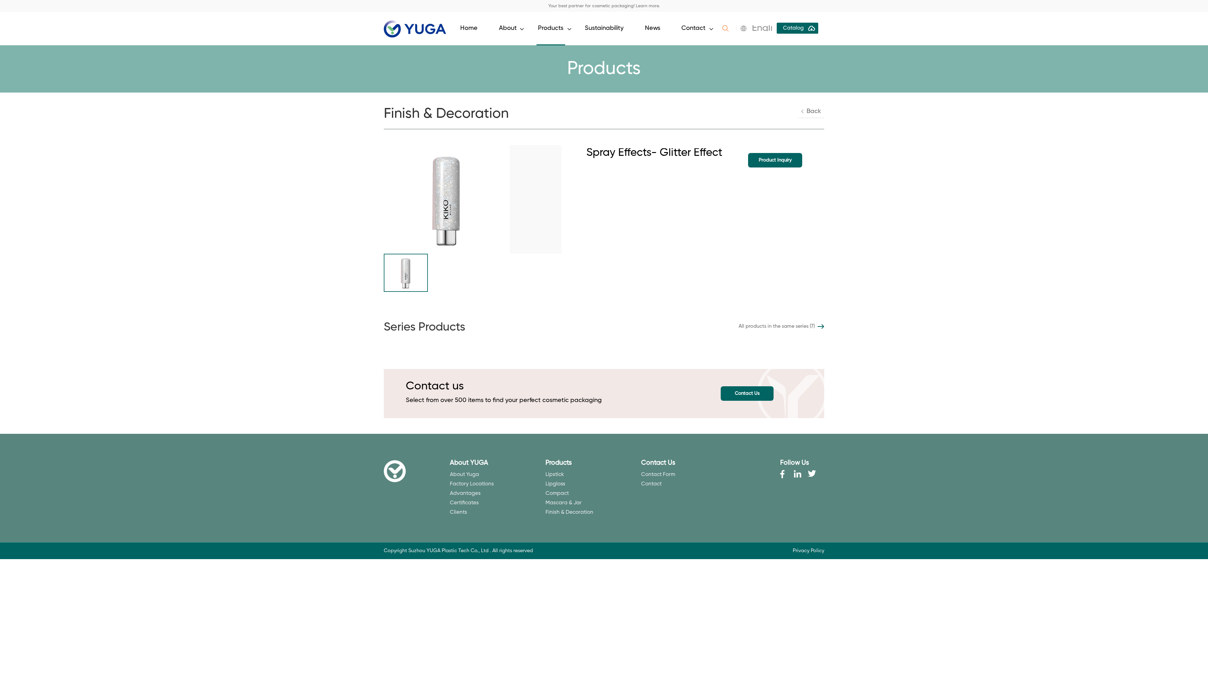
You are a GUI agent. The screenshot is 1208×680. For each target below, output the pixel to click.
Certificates (464, 503)
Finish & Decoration (569, 512)
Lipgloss (555, 484)
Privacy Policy (808, 550)
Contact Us (747, 393)
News (652, 28)
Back (814, 111)
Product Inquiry (775, 160)
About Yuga (464, 474)
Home (469, 28)
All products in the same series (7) (777, 326)
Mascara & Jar (563, 503)
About (508, 28)
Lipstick (554, 474)
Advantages (465, 493)
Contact (693, 28)
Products (550, 28)
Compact (557, 493)
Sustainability (604, 28)
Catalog (793, 28)
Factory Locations (472, 484)
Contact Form (658, 474)
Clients (458, 512)
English (767, 28)
